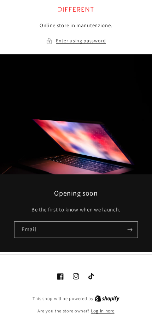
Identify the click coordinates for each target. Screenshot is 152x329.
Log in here (103, 311)
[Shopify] (107, 298)
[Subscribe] (130, 229)
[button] (76, 40)
